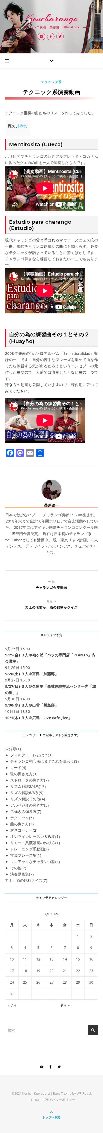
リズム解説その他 (27, 798)
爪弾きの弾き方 (25, 811)
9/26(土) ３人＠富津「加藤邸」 (31, 673)
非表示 (21, 126)
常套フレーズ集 (25, 855)
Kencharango (51, 18)
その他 (18, 867)
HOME (35, 1099)
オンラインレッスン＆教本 (35, 836)
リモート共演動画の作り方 (35, 842)
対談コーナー (24, 830)
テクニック (22, 817)
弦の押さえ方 (24, 773)
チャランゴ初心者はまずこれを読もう (44, 761)
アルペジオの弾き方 (29, 805)
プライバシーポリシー (58, 1099)
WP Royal (84, 1093)
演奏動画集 (22, 874)
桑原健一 (51, 505)
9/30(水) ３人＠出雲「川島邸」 (31, 705)
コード (18, 767)
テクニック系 (51, 82)
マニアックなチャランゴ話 (35, 861)
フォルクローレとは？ (31, 754)
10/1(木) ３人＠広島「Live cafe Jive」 (38, 717)
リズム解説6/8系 (27, 792)
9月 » (65, 1005)
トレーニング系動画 (29, 848)
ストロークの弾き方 (29, 779)
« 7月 (12, 1005)
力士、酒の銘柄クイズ (26, 880)
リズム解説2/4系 (28, 786)
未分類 (13, 748)
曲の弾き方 (22, 823)
